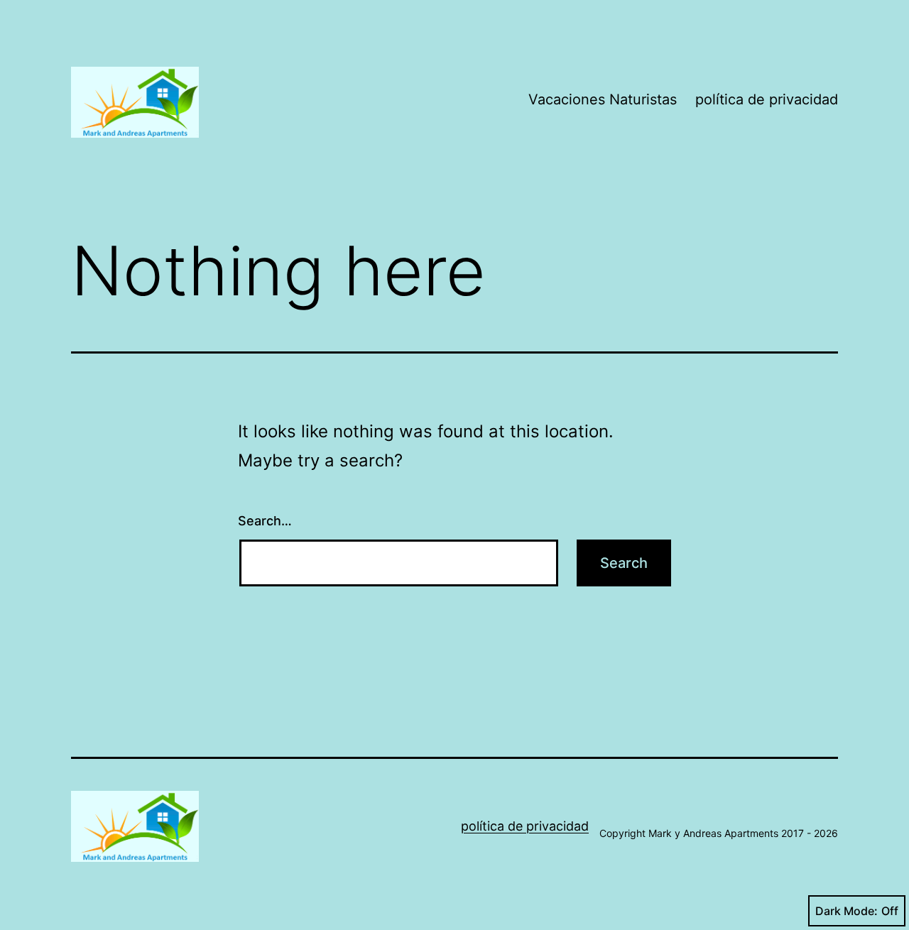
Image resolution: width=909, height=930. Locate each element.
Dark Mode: (846, 911)
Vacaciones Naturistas (602, 99)
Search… (265, 520)
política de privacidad (766, 99)
